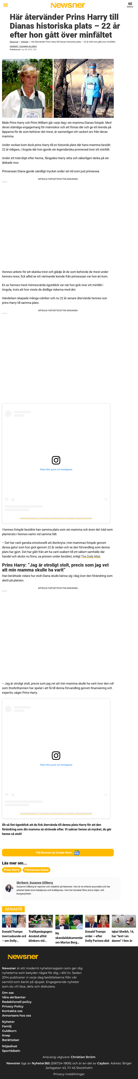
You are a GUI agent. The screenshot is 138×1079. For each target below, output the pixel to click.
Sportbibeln (11, 1051)
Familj (6, 1026)
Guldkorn (9, 1031)
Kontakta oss (12, 1011)
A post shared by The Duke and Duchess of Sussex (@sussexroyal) (56, 517)
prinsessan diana (36, 870)
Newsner (14, 42)
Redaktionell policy (16, 1002)
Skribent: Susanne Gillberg (23, 46)
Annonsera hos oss (16, 1015)
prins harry (12, 870)
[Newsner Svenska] (68, 5)
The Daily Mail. (91, 556)
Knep (6, 1035)
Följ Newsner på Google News (54, 852)
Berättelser (10, 1040)
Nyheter (24, 42)
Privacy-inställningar (69, 1074)
